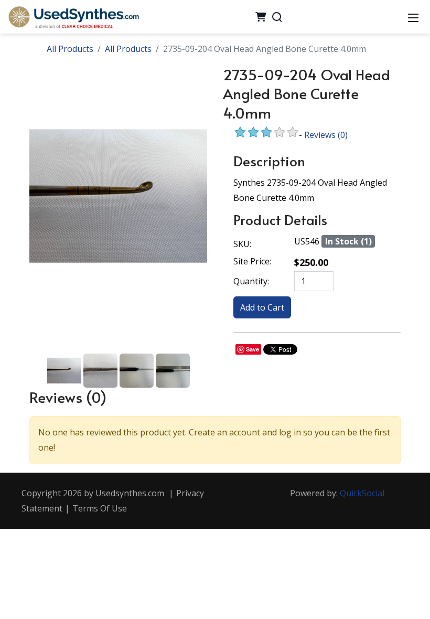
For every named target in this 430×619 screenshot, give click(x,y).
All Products (70, 49)
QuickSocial (362, 493)
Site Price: (252, 261)
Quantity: (251, 281)
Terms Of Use (99, 508)
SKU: (242, 244)
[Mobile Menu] (413, 17)
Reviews (326, 135)
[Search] (277, 17)
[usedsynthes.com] (73, 15)
